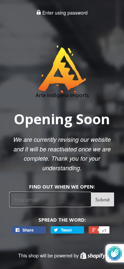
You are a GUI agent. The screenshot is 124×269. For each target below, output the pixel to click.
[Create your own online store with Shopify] (92, 255)
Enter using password (64, 12)
